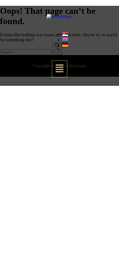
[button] (59, 68)
